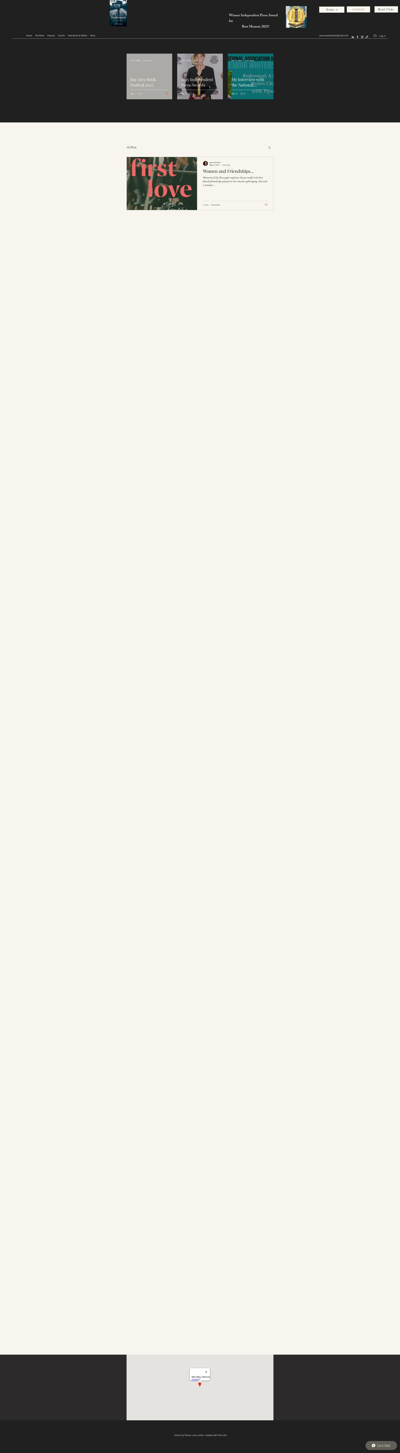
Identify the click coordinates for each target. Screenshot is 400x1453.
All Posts (132, 147)
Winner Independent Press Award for (253, 18)
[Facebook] (357, 36)
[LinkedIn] (352, 36)
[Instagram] (362, 36)
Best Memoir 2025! (255, 27)
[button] (269, 147)
